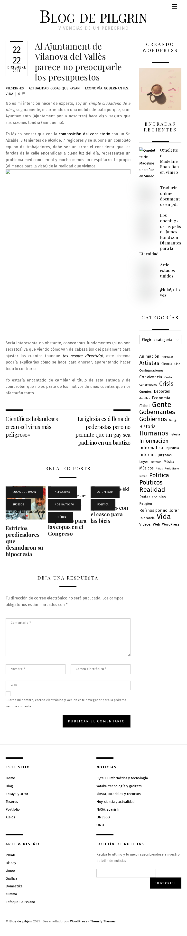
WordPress (170, 524)
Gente (161, 405)
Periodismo (172, 468)
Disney (11, 863)
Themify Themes (103, 921)
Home (10, 778)
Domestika (14, 886)
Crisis (166, 384)
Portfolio (13, 809)
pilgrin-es (15, 88)
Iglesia (175, 434)
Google (173, 420)
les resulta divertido (82, 356)
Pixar (143, 476)
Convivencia (150, 377)
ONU (100, 825)
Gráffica (11, 878)
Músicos (146, 468)
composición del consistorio (84, 134)
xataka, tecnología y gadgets (119, 786)
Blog (9, 786)
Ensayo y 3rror (17, 794)
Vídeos (145, 524)
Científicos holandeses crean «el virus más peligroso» (32, 426)
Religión (145, 504)
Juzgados (165, 455)
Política (60, 517)
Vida (9, 94)
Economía (93, 88)
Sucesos (18, 504)
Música (169, 461)
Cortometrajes (148, 384)
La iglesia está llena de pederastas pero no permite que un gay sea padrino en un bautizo (102, 430)
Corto (168, 377)
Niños (159, 468)
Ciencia (166, 364)
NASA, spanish (107, 809)
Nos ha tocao (64, 504)
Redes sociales (152, 497)
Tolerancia (147, 518)
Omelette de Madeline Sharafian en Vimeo (169, 161)
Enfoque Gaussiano (20, 902)
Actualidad (39, 88)
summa (11, 894)
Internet (147, 454)
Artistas (149, 363)
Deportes (162, 391)
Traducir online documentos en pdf (170, 196)
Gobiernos (153, 419)
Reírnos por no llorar (159, 510)
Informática (151, 448)
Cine (177, 364)
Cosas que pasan (65, 88)
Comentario (21, 622)
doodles (144, 398)
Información (153, 441)
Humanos (153, 433)
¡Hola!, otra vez (170, 292)
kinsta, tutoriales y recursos (118, 794)
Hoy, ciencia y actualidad (115, 802)
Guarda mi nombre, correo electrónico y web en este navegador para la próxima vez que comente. (66, 703)
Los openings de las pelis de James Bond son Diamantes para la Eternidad (160, 234)
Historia (147, 426)
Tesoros (12, 802)
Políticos (150, 482)
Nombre (18, 669)
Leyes (144, 461)
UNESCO (103, 817)
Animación (149, 356)
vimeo (10, 871)
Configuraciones (151, 370)
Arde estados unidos (167, 270)
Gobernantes (116, 88)
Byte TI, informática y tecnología (122, 778)
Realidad (152, 489)
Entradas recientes (160, 127)
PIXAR (10, 855)
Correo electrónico (91, 669)
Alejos (10, 817)
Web (14, 685)
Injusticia (172, 448)
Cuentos (145, 392)
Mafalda (156, 462)
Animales (167, 356)
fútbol (144, 406)
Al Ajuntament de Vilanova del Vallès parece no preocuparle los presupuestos (78, 61)
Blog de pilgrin (20, 921)
